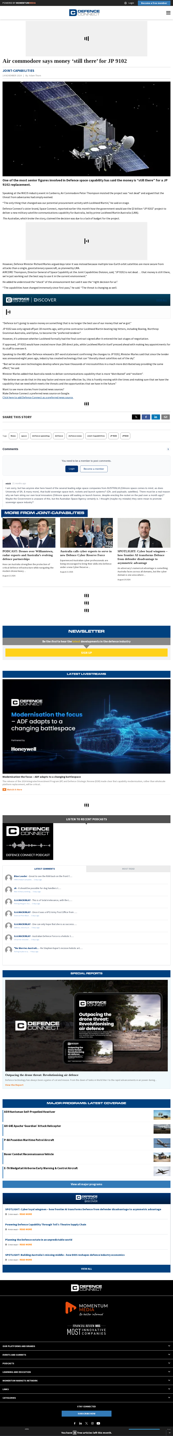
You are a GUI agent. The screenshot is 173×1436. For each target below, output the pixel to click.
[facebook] (146, 417)
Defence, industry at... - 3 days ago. (27, 927)
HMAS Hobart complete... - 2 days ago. (28, 880)
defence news (75, 436)
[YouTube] (98, 1423)
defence (59, 436)
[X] (136, 417)
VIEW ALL (161, 300)
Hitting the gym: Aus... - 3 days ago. (27, 904)
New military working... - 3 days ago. (27, 892)
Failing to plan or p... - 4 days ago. (26, 951)
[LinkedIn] (80, 1423)
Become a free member (154, 3)
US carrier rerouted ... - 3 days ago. (27, 939)
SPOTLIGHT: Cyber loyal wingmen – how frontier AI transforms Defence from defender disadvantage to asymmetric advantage (142, 557)
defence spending (41, 436)
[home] (84, 12)
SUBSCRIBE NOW (86, 1413)
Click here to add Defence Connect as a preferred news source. (38, 397)
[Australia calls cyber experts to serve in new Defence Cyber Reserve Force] (86, 533)
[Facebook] (74, 1423)
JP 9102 (113, 436)
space (24, 436)
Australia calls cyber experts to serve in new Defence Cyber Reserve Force (86, 553)
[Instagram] (92, 1423)
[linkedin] (156, 417)
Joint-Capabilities (96, 436)
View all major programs (86, 1184)
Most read (128, 868)
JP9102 (125, 436)
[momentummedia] (86, 1309)
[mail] (165, 417)
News (13, 436)
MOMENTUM (26, 2)
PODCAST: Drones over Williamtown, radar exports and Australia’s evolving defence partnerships (28, 555)
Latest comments (44, 868)
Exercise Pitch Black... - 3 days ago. (27, 915)
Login (131, 2)
